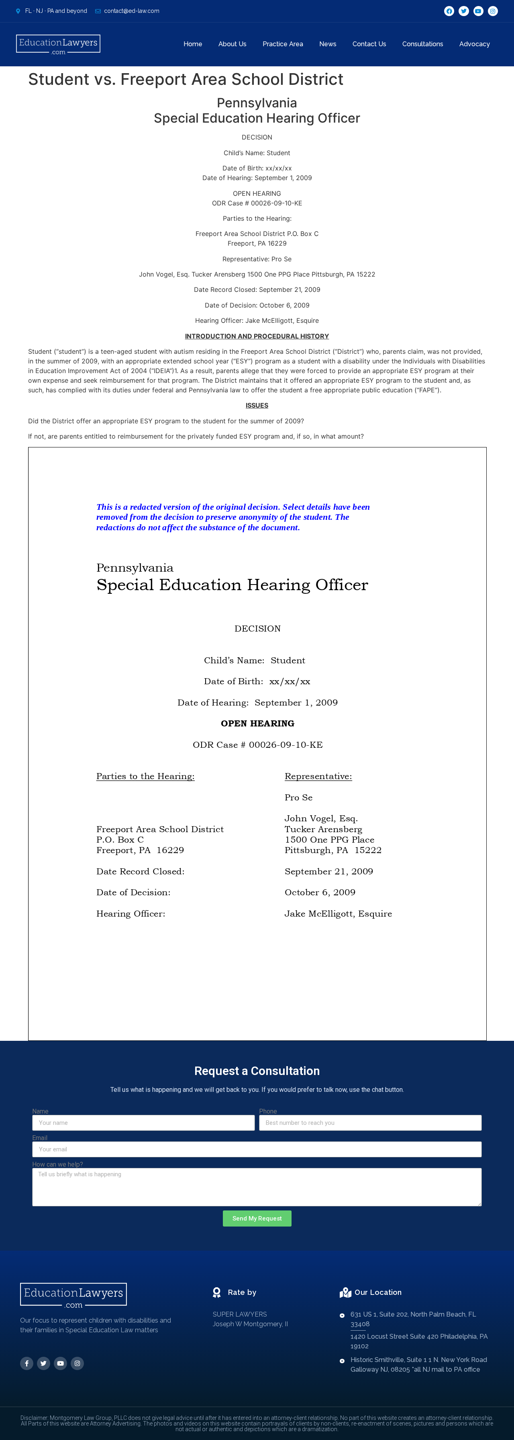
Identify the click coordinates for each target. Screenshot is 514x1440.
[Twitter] (464, 11)
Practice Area (283, 44)
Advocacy (474, 44)
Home (193, 44)
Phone (268, 1111)
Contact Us (369, 44)
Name (40, 1111)
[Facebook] (449, 11)
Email (39, 1138)
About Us (232, 44)
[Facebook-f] (26, 1363)
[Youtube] (478, 11)
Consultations (422, 44)
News (328, 44)
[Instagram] (493, 11)
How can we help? (57, 1164)
